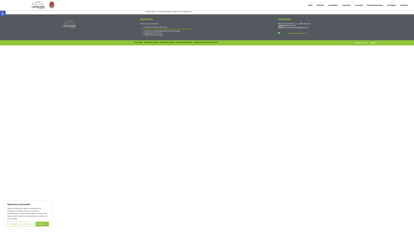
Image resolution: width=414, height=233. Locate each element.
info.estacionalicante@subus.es (296, 28)
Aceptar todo (42, 224)
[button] (3, 13)
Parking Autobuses (375, 5)
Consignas (391, 5)
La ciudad (359, 5)
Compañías (333, 5)
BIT (373, 43)
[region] (28, 215)
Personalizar (13, 224)
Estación (320, 5)
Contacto (404, 5)
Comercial (346, 5)
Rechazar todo (28, 224)
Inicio (310, 5)
